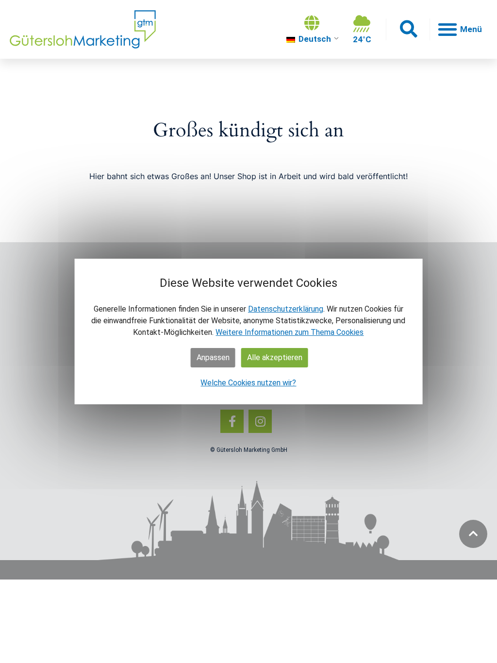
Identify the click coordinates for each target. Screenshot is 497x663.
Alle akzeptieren (274, 357)
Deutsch (314, 39)
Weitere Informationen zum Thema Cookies (289, 332)
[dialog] (249, 331)
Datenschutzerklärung (285, 309)
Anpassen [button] (213, 357)
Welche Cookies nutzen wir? (248, 382)
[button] (407, 29)
